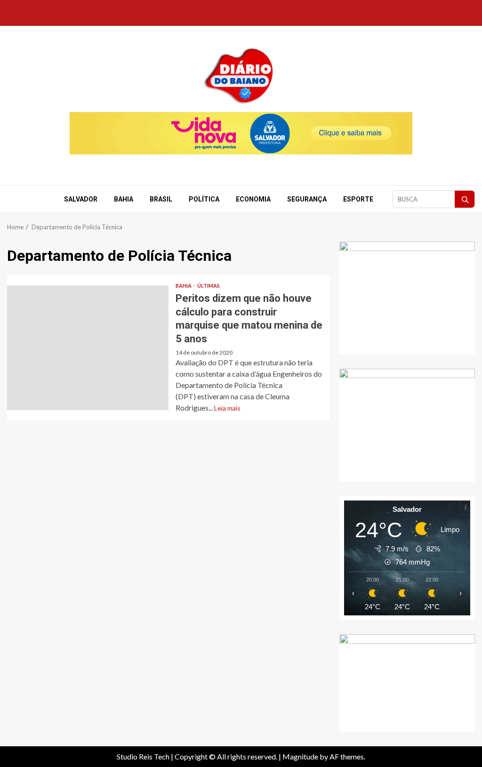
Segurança (307, 199)
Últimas (208, 285)
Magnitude (300, 756)
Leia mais (227, 408)
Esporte (358, 199)
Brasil (161, 199)
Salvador (80, 199)
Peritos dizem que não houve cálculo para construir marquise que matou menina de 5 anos (88, 347)
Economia (253, 199)
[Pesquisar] (464, 199)
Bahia (123, 199)
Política (204, 199)
